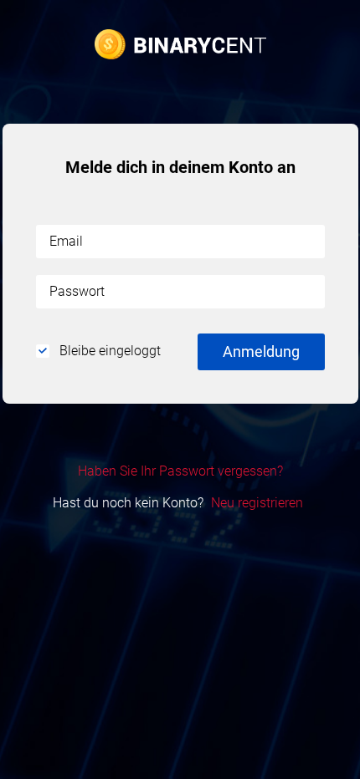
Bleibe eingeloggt (108, 351)
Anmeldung (261, 351)
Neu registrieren (257, 503)
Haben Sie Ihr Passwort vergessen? (180, 471)
